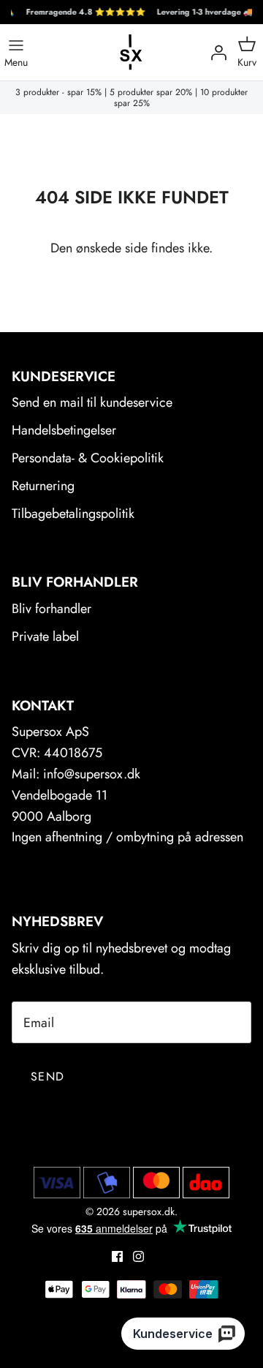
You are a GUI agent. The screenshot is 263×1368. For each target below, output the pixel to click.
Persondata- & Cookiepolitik (88, 457)
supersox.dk (149, 1211)
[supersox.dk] (131, 52)
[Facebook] (117, 1256)
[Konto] (215, 53)
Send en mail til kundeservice (92, 402)
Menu (16, 61)
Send (47, 1076)
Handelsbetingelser (64, 430)
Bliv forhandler (51, 608)
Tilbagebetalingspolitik (73, 513)
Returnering (43, 485)
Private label (45, 636)
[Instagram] (138, 1256)
